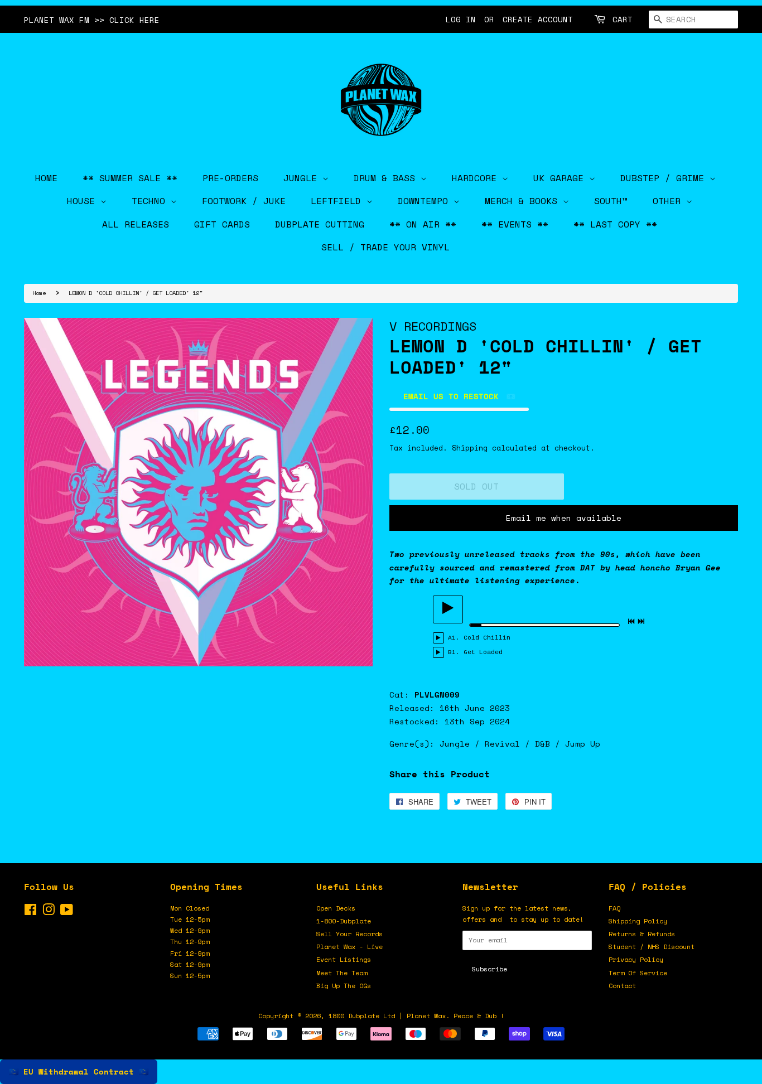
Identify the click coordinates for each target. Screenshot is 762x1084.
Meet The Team (341, 972)
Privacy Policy (636, 959)
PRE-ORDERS (230, 178)
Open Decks (335, 908)
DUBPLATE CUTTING (319, 224)
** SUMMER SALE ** (130, 178)
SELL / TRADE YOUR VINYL (385, 247)
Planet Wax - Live (349, 946)
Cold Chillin (487, 638)
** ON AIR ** (422, 224)
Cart (623, 19)
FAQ (614, 908)
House (83, 200)
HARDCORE (477, 178)
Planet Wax (426, 1015)
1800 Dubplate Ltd (362, 1015)
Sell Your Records (349, 933)
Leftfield (338, 200)
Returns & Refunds (642, 933)
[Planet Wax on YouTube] (66, 912)
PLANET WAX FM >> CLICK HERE (92, 20)
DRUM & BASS (387, 178)
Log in (461, 19)
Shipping (470, 447)
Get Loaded (483, 652)
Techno (151, 200)
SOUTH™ (611, 200)
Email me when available (563, 518)
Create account (538, 19)
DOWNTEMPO (426, 200)
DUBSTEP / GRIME (665, 178)
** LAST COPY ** (615, 224)
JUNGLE (302, 178)
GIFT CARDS (222, 224)
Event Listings (343, 959)
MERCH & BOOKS (524, 200)
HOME (46, 178)
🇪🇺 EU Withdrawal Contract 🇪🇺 (78, 1071)
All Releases (135, 224)
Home (39, 292)
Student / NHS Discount (652, 946)
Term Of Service (638, 972)
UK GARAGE (561, 178)
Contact (622, 985)
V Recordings (432, 326)
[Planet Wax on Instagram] (48, 912)
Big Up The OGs (343, 985)
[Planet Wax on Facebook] (30, 912)
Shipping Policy (638, 921)
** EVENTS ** (514, 224)
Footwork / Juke (244, 200)
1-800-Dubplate (343, 921)
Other (669, 200)
